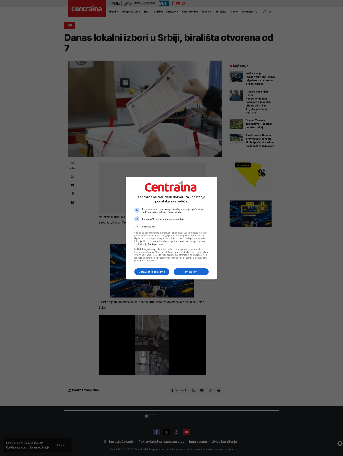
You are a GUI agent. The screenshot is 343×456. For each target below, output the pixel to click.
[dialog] (171, 228)
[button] (171, 226)
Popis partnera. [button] (156, 244)
